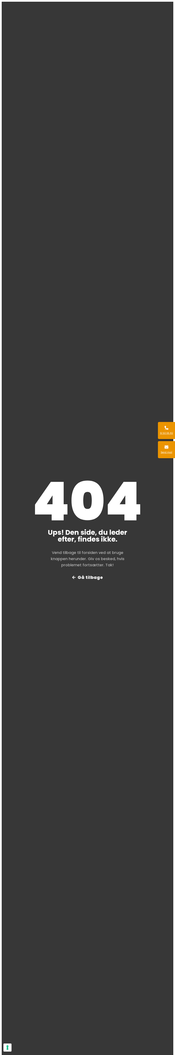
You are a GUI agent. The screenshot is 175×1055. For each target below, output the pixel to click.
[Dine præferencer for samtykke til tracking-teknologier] (7, 1047)
